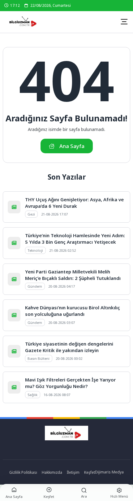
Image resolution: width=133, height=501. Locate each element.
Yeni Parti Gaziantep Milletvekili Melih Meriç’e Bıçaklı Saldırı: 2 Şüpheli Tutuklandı (73, 274)
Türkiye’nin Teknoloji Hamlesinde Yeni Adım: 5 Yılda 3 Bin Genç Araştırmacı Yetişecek (75, 238)
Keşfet (89, 472)
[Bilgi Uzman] (25, 21)
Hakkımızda (52, 472)
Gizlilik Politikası (23, 472)
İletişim (73, 472)
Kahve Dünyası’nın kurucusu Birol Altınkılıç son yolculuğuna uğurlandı (72, 310)
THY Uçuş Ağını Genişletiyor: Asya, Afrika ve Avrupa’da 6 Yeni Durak (74, 202)
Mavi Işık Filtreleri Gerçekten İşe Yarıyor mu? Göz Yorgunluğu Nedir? (70, 383)
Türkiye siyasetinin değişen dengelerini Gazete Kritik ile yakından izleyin (69, 347)
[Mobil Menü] (124, 21)
